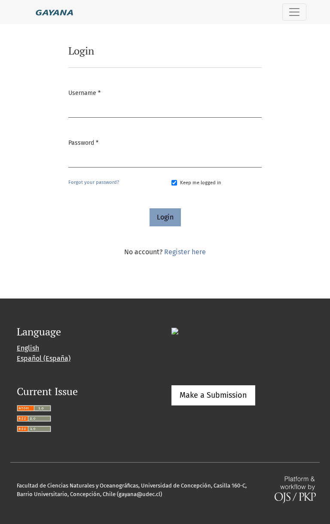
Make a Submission (213, 395)
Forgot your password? (93, 182)
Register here (185, 252)
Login (165, 217)
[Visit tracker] (174, 330)
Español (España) (43, 358)
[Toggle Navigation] (294, 12)
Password (83, 142)
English (28, 348)
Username (84, 93)
